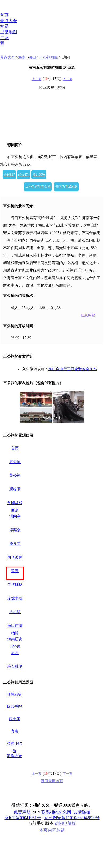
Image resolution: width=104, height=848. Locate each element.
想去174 (23, 175)
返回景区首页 (52, 781)
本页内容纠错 (52, 830)
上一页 (36, 79)
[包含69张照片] (52, 407)
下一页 (67, 79)
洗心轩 (15, 612)
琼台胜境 (14, 666)
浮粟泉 (15, 530)
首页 (4, 15)
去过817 (9, 175)
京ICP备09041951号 (23, 817)
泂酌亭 (15, 516)
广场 (4, 37)
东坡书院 (14, 598)
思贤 (15, 653)
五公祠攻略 (48, 57)
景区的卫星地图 (66, 187)
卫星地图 (8, 32)
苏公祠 (15, 475)
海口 (32, 57)
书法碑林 (14, 585)
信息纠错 (88, 315)
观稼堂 (15, 489)
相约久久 (41, 805)
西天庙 (14, 719)
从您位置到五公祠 (38, 187)
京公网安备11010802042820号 (72, 817)
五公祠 (15, 462)
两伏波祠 (14, 557)
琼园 (15, 571)
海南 (22, 57)
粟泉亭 (15, 544)
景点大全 (8, 20)
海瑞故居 (14, 756)
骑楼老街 (14, 694)
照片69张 (39, 175)
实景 (4, 26)
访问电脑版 (65, 823)
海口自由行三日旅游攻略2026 (72, 369)
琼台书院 (14, 707)
